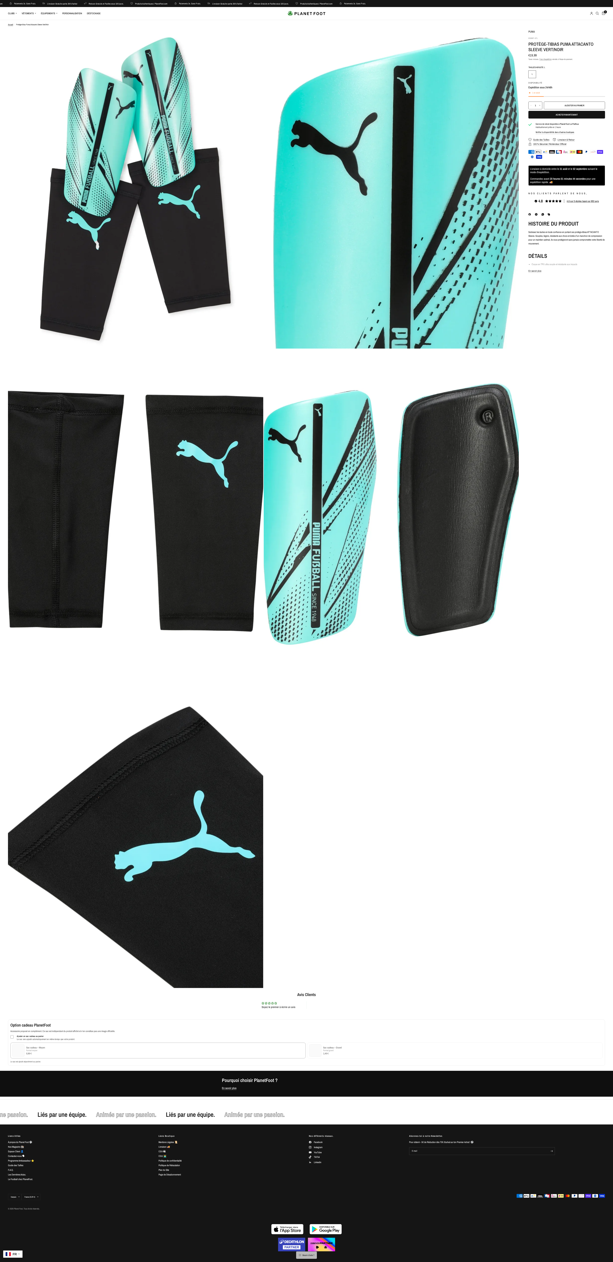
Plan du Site (164, 1170)
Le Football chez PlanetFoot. (20, 1179)
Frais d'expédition (545, 59)
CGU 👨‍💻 (162, 1156)
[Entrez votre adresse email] (552, 1151)
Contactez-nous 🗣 (16, 1156)
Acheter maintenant (567, 114)
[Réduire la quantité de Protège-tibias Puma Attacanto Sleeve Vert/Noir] (531, 105)
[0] (602, 13)
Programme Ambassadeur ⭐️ (21, 1160)
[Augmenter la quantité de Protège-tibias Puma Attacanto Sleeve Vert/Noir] (539, 105)
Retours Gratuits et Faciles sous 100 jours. (187, 3)
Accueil (10, 24)
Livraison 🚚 (164, 1146)
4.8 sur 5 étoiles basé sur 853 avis (583, 201)
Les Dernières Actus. (17, 1174)
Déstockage (94, 13)
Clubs (11, 13)
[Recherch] (597, 13)
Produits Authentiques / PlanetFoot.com (67, 3)
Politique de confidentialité (170, 1160)
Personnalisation (72, 13)
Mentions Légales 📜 (168, 1142)
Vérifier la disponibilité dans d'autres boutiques (555, 132)
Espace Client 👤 (16, 1151)
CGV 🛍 (162, 1151)
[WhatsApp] (543, 214)
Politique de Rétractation (169, 1165)
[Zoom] (257, 36)
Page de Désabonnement (170, 1174)
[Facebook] (530, 214)
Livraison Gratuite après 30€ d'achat (143, 3)
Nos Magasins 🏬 (16, 1146)
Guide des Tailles (15, 1165)
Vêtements (28, 13)
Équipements (48, 13)
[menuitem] (13, 13)
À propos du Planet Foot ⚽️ (20, 1142)
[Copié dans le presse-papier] (549, 214)
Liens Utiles (14, 1136)
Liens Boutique (167, 1136)
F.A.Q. (10, 1170)
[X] (537, 214)
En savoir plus (229, 1088)
